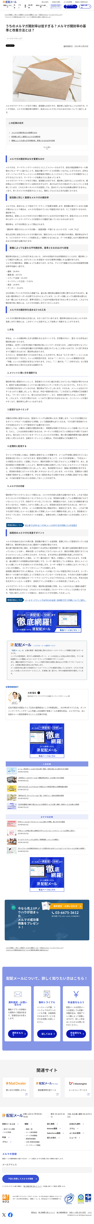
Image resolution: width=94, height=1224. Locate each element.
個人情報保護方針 (62, 1212)
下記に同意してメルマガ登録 (20, 1179)
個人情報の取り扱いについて (32, 1186)
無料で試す (84, 6)
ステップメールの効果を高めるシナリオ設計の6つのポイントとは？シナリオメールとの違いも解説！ (52, 848)
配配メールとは (7, 6)
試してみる (47, 1033)
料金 (4, 1137)
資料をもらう (69, 6)
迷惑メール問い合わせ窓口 (77, 1212)
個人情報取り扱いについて (46, 1212)
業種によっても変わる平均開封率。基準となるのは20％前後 (33, 140)
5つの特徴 (7, 1132)
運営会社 (34, 1212)
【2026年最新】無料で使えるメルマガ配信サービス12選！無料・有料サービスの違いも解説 (48, 804)
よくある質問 (68, 2)
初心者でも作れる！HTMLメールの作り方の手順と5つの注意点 (51, 525)
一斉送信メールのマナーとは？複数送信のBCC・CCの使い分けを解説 (41, 778)
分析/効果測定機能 (33, 1142)
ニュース (73, 1138)
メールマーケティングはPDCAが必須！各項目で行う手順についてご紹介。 (55, 600)
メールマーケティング (55, 15)
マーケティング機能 (33, 1145)
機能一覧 (29, 1129)
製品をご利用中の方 (81, 2)
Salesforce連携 (53, 1133)
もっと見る (47, 147)
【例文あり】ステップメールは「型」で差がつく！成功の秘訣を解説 (41, 795)
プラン (5, 1142)
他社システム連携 (41, 6)
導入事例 (50, 1124)
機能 (25, 6)
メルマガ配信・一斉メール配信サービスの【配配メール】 (21, 15)
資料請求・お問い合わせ (65, 906)
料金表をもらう (75, 1034)
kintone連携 (52, 1128)
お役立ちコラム (43, 15)
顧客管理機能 (31, 1139)
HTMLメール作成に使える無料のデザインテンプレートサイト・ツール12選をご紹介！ (46, 830)
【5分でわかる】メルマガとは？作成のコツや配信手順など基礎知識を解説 (43, 786)
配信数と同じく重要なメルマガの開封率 (25, 136)
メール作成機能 (31, 1135)
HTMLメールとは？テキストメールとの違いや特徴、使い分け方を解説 (41, 822)
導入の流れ (45, 2)
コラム (72, 1128)
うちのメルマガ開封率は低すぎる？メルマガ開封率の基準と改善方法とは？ (28, 17)
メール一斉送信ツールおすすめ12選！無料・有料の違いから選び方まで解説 (43, 769)
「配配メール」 (16, 650)
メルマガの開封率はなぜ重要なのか (24, 132)
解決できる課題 (9, 1129)
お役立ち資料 (56, 2)
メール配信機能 (31, 1132)
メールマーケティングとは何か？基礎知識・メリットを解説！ (38, 839)
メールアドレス (9, 1164)
